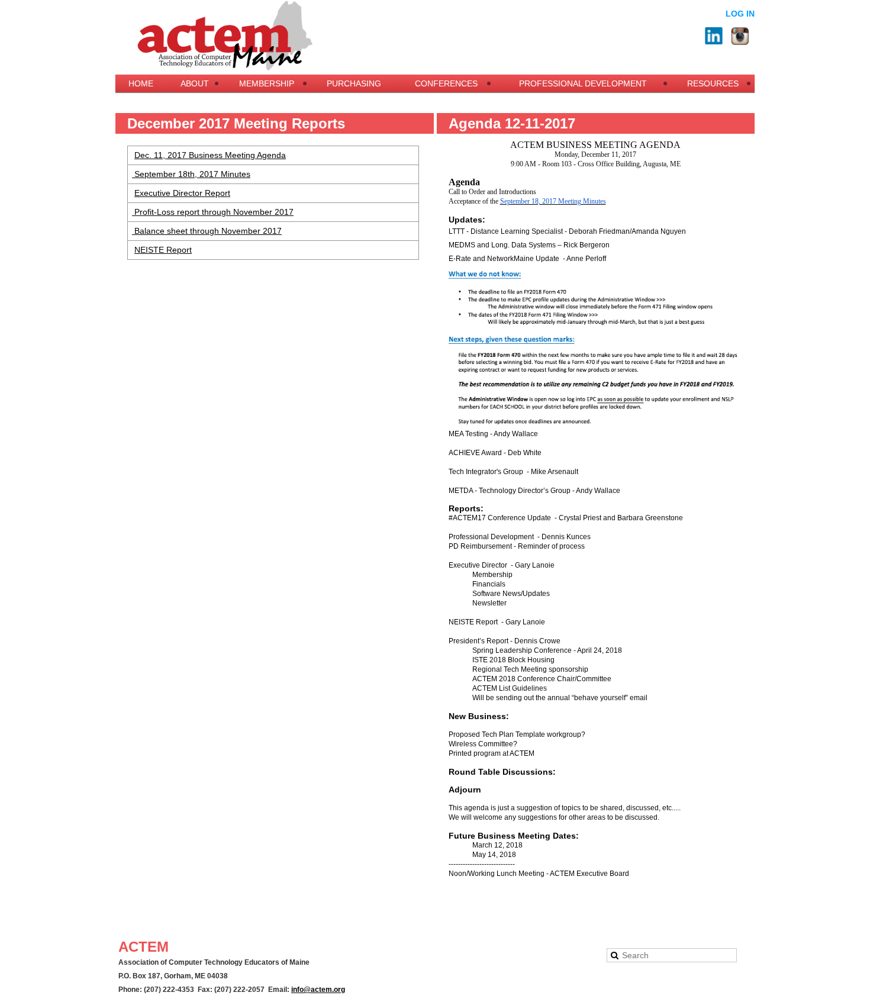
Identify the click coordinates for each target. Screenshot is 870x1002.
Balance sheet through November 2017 (207, 231)
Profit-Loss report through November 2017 (213, 212)
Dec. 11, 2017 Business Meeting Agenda (210, 155)
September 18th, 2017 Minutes (191, 174)
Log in (740, 13)
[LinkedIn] (714, 36)
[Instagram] (740, 36)
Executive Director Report (182, 193)
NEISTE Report (163, 249)
